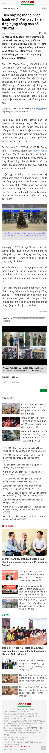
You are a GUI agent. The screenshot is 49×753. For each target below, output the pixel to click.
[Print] (45, 33)
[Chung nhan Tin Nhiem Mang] (15, 749)
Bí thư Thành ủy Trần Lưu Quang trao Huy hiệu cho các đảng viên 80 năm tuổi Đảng (24, 562)
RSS (45, 8)
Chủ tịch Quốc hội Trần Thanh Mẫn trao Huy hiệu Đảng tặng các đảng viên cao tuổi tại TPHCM (31, 576)
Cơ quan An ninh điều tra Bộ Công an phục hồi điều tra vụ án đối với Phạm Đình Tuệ (33, 678)
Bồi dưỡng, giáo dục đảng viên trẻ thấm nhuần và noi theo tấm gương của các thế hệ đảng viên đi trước (33, 590)
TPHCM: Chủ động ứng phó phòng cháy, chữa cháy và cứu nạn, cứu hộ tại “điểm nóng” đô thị (32, 604)
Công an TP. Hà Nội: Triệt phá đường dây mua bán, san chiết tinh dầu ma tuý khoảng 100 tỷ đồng (24, 651)
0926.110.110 (15, 747)
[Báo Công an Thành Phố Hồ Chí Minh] (27, 3)
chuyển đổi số (39, 150)
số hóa (39, 235)
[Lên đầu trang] (43, 748)
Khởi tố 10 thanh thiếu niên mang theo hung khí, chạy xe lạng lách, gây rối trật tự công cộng (32, 665)
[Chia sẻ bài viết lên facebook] (40, 33)
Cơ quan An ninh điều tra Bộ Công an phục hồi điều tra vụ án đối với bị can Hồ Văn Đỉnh (33, 691)
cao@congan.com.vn (16, 740)
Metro (40, 109)
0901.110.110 (26, 747)
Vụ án (5, 615)
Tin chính (7, 526)
